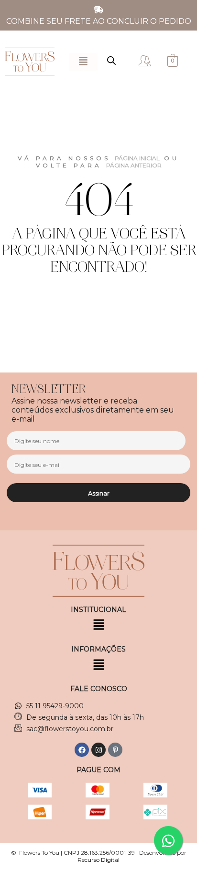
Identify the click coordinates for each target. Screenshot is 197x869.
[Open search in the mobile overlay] (111, 60)
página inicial (137, 158)
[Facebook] (82, 750)
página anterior (134, 165)
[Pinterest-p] (115, 750)
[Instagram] (98, 750)
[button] (83, 62)
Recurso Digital (98, 859)
